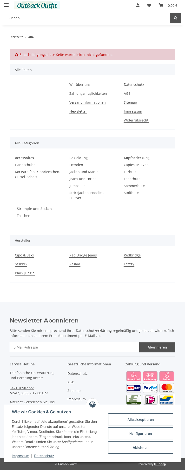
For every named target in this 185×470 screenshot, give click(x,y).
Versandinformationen (87, 102)
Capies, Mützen (136, 164)
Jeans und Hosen (83, 178)
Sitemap (130, 102)
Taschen (23, 215)
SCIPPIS (21, 264)
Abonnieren (157, 347)
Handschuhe (25, 164)
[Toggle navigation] (6, 3)
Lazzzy (129, 264)
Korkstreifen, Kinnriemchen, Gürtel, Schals (37, 174)
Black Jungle (24, 273)
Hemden (76, 164)
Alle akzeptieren (140, 419)
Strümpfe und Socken (34, 208)
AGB (127, 93)
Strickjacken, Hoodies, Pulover (86, 195)
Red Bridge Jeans (83, 255)
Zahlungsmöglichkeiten (88, 93)
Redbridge (132, 255)
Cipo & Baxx (24, 255)
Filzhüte (130, 171)
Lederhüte (132, 178)
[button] (137, 5)
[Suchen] (175, 18)
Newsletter (78, 111)
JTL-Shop (160, 464)
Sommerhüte (134, 185)
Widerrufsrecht (136, 120)
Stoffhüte (131, 192)
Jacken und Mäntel (84, 171)
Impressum (20, 456)
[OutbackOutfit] (37, 5)
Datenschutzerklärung (94, 330)
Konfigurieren (140, 433)
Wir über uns (80, 84)
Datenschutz (44, 456)
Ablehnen (141, 447)
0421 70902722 (22, 388)
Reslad (74, 264)
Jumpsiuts (77, 185)
